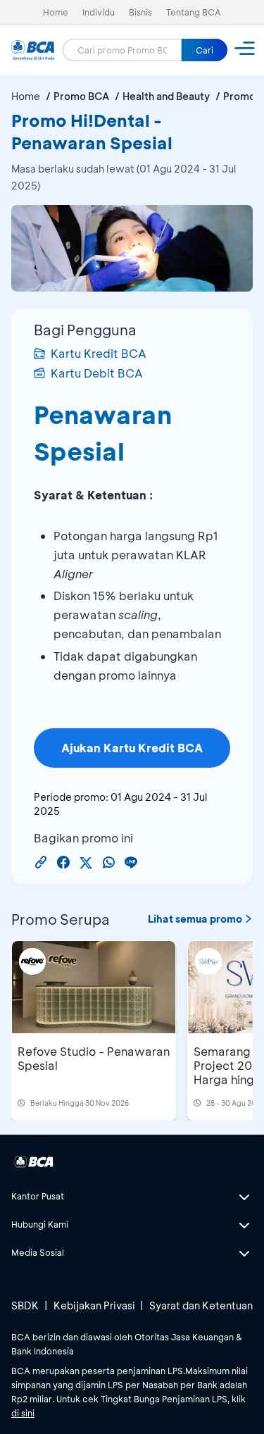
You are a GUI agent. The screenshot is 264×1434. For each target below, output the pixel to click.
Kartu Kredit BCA (98, 353)
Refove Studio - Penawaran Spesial (94, 1058)
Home (55, 12)
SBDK (25, 1305)
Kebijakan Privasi (94, 1305)
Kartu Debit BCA (97, 373)
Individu (98, 12)
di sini (22, 1413)
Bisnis (140, 12)
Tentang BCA (193, 12)
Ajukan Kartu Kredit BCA (132, 747)
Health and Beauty (166, 96)
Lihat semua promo (195, 918)
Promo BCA (81, 96)
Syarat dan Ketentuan (201, 1305)
